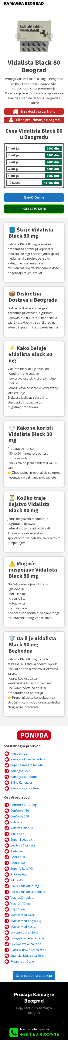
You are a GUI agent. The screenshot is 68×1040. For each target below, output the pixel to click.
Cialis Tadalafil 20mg (24, 886)
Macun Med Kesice (23, 927)
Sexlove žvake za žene (25, 944)
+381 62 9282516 (34, 209)
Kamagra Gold (20, 771)
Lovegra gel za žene (24, 932)
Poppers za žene (22, 961)
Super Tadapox (21, 840)
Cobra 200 (17, 863)
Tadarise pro (19, 851)
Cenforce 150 (19, 810)
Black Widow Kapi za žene (28, 950)
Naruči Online (34, 197)
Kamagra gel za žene (24, 788)
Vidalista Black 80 (22, 828)
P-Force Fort (19, 874)
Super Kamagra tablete (26, 765)
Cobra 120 (17, 857)
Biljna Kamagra (21, 782)
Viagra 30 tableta (22, 898)
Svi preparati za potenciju (34, 976)
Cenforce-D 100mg (23, 805)
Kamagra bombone (24, 777)
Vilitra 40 (16, 880)
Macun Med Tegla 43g (26, 921)
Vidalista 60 (18, 822)
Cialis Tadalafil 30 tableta (27, 892)
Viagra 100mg (20, 903)
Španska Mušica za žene (27, 956)
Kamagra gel (19, 753)
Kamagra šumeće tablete (27, 759)
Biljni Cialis (17, 909)
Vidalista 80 (18, 834)
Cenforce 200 (19, 816)
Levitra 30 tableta (22, 845)
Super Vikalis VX (21, 869)
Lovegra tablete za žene (27, 938)
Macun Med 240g (22, 915)
